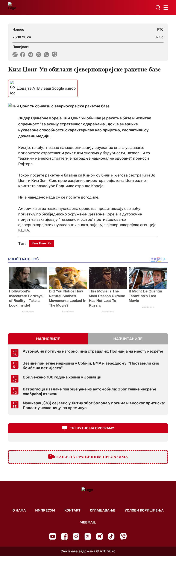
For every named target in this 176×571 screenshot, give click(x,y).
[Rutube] (99, 536)
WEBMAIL (88, 522)
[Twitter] (88, 536)
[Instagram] (76, 536)
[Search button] (157, 7)
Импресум (45, 510)
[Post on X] (38, 54)
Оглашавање (102, 510)
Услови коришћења (144, 510)
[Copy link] (15, 54)
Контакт (72, 510)
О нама (19, 510)
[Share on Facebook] (23, 54)
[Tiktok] (111, 536)
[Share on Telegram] (30, 54)
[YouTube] (52, 536)
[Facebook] (64, 536)
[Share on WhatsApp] (46, 54)
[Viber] (123, 536)
